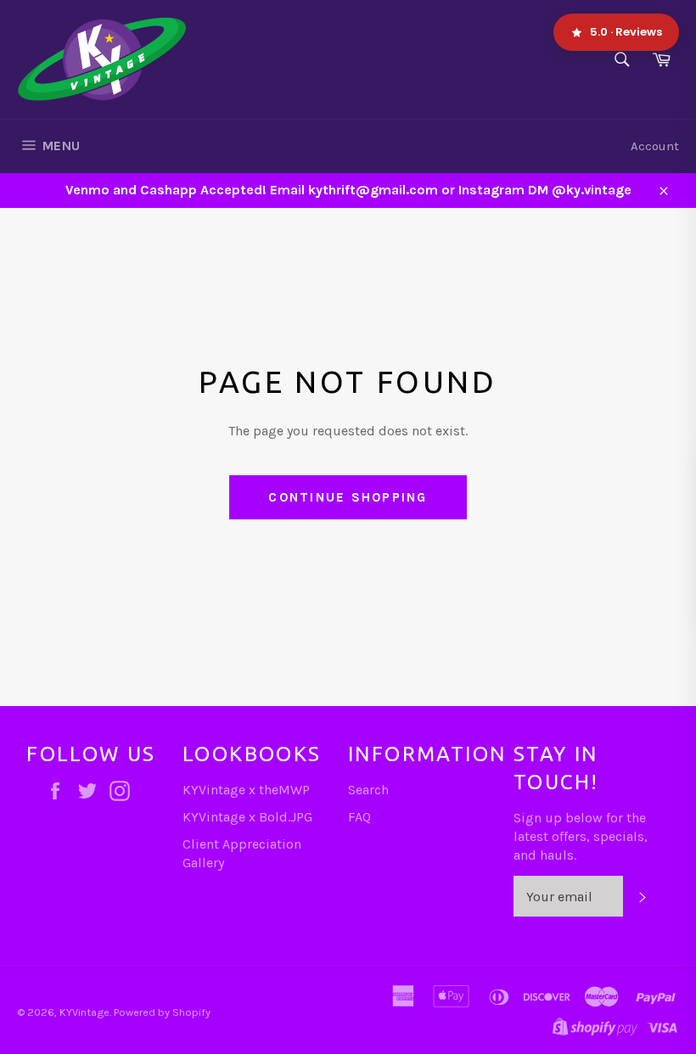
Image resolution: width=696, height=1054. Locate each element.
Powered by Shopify (162, 1012)
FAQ (359, 817)
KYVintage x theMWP (246, 790)
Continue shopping (347, 497)
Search (368, 790)
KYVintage (84, 1012)
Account (655, 146)
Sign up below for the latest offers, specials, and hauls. (581, 836)
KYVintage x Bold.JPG (247, 817)
